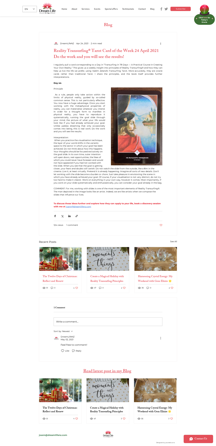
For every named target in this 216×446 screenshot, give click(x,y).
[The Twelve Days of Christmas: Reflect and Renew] (60, 259)
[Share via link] (76, 216)
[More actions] (160, 43)
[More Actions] (160, 338)
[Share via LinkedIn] (69, 216)
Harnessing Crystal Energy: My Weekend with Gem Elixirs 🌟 (155, 279)
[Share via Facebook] (55, 216)
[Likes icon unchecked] (63, 351)
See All (173, 241)
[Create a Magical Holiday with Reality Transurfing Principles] (108, 259)
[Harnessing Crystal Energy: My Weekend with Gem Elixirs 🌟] (155, 259)
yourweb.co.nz (170, 442)
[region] (204, 13)
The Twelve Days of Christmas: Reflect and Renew (60, 279)
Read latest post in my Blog (107, 371)
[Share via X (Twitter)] (62, 216)
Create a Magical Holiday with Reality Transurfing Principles (107, 279)
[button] (85, 9)
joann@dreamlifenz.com (53, 435)
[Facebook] (161, 9)
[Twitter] (166, 9)
